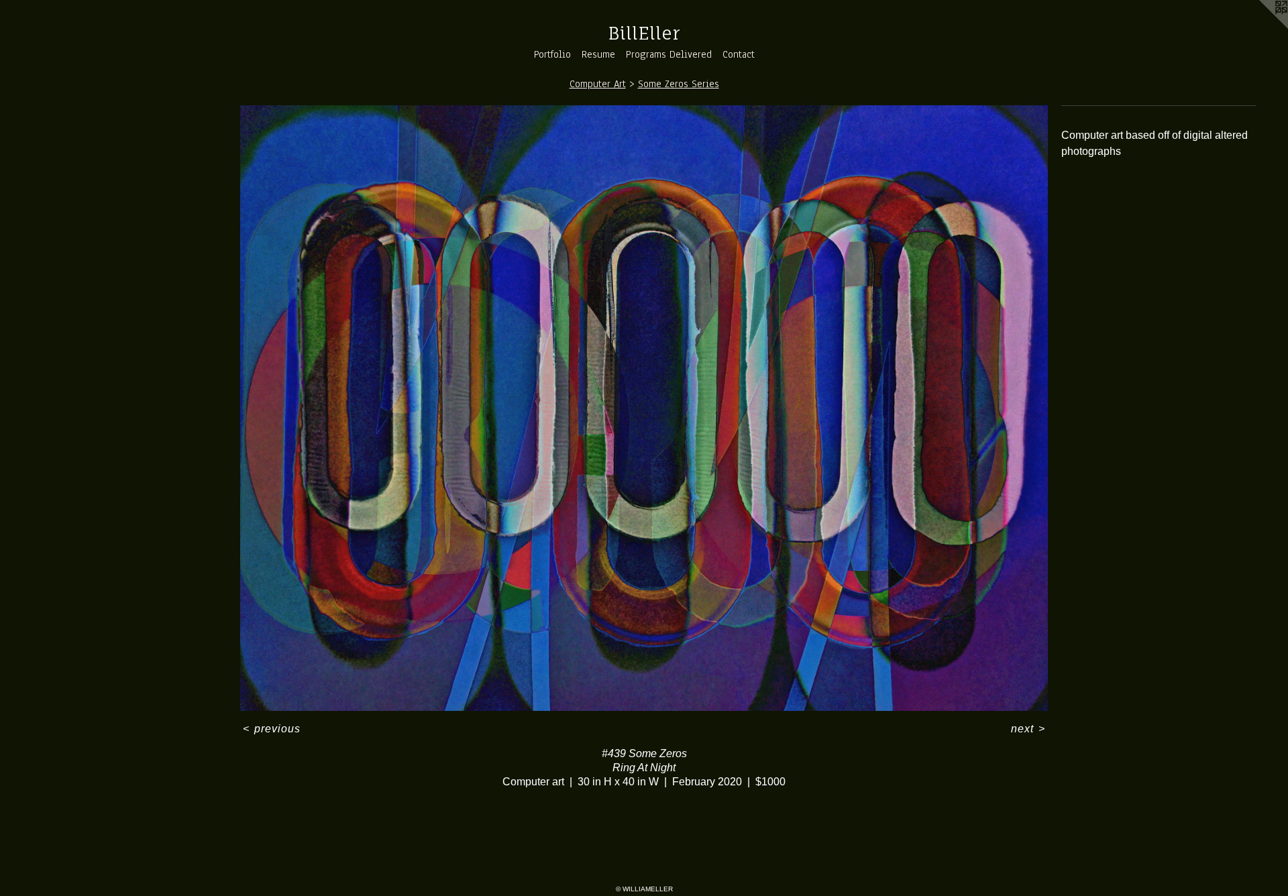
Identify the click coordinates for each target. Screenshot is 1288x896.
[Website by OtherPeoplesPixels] (1261, 27)
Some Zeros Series (678, 84)
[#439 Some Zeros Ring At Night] (644, 408)
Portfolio (552, 54)
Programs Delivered (669, 54)
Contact (738, 54)
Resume (598, 54)
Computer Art (598, 84)
